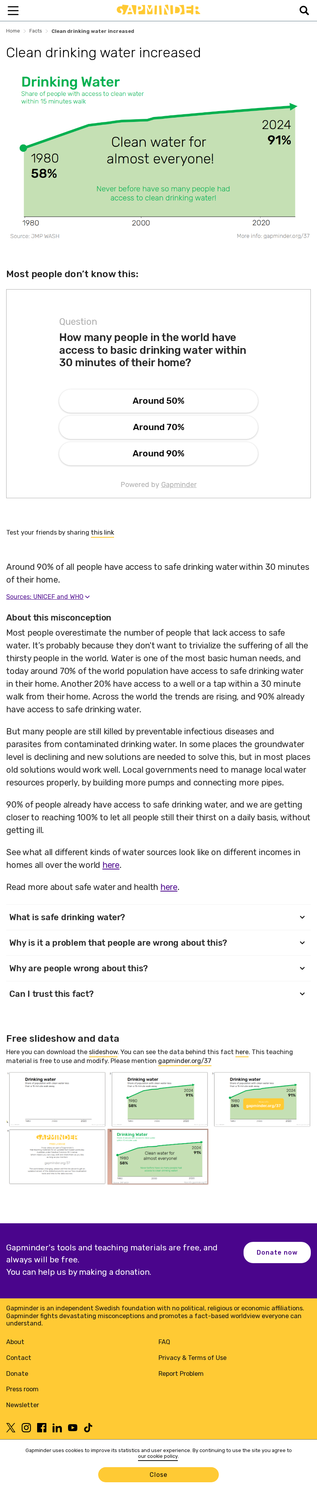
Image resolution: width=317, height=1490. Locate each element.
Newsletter (22, 1405)
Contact (18, 1357)
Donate (17, 1373)
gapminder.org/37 (184, 1061)
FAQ (164, 1342)
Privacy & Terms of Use (192, 1357)
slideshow (103, 1052)
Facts (35, 31)
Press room (22, 1389)
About (15, 1342)
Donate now (277, 1252)
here (242, 1052)
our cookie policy (158, 1456)
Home (13, 31)
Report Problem (181, 1373)
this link (102, 532)
